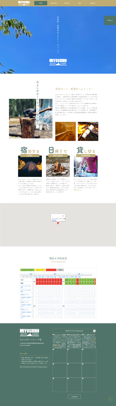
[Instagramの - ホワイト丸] (94, 331)
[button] (78, 190)
